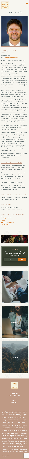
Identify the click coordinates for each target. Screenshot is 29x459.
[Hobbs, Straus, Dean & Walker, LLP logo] (5, 2)
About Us (14, 393)
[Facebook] (13, 406)
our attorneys (15, 452)
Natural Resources (6, 224)
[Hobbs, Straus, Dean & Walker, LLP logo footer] (14, 383)
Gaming (3, 220)
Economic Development (7, 222)
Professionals (14, 395)
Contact (14, 402)
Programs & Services (6, 217)
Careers (14, 400)
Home (14, 390)
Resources (14, 398)
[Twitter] (16, 406)
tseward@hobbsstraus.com (12, 57)
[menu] (27, 3)
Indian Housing (5, 218)
